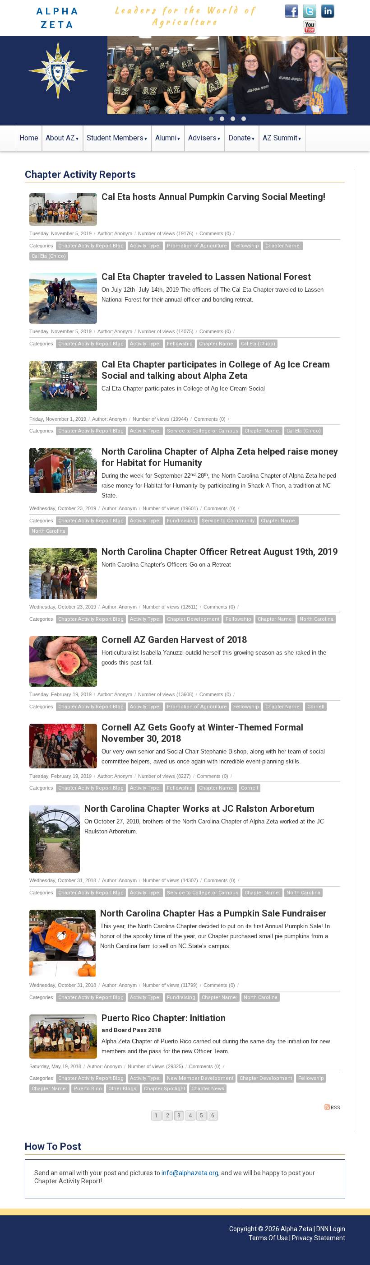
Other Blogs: (123, 1089)
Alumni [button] (165, 138)
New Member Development (200, 1078)
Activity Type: (145, 246)
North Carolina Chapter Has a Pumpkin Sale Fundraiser (213, 913)
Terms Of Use (268, 1238)
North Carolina (48, 531)
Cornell (315, 707)
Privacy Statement (318, 1238)
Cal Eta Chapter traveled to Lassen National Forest (206, 276)
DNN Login (330, 1228)
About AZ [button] (60, 138)
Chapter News (207, 1089)
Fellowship (246, 246)
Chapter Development (193, 619)
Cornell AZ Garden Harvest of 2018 (174, 639)
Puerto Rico (88, 1089)
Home (28, 138)
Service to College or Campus (202, 431)
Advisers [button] (202, 138)
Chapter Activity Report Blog (91, 246)
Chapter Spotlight (164, 1089)
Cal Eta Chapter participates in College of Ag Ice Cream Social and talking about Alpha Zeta (216, 370)
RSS (335, 1108)
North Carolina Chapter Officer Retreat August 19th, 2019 (220, 551)
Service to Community (228, 521)
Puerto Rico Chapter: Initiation (164, 1018)
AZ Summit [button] (280, 138)
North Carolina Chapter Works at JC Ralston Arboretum (199, 808)
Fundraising (181, 521)
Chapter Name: (283, 246)
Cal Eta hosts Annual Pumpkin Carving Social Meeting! (213, 196)
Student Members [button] (115, 138)
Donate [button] (239, 138)
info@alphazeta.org (190, 1173)
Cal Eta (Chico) (49, 256)
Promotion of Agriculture (197, 246)
